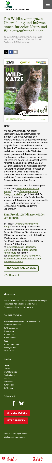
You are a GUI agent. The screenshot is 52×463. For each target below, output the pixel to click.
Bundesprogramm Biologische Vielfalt (21, 193)
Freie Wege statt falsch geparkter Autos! (20, 304)
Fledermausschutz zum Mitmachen (18, 307)
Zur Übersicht (12, 275)
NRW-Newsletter (10, 372)
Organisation (9, 331)
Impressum (8, 382)
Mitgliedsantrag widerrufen (15, 437)
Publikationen (9, 375)
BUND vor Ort (9, 334)
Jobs (6, 341)
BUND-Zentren (10, 338)
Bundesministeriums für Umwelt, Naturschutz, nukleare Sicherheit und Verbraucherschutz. (22, 258)
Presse (6, 365)
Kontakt (7, 378)
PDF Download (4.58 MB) (21, 268)
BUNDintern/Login (11, 344)
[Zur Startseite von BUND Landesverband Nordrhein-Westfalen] (8, 4)
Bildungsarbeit (10, 347)
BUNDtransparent (11, 328)
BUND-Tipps (9, 385)
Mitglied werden (38, 458)
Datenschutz (9, 351)
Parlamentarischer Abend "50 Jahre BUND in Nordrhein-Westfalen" (22, 323)
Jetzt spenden (12, 458)
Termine (7, 368)
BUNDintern (8, 388)
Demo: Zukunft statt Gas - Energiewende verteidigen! (25, 301)
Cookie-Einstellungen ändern (15, 434)
